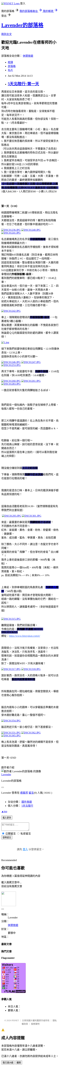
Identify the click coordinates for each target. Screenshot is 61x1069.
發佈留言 (7, 837)
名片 (10, 70)
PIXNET (15, 1020)
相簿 (10, 62)
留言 (31, 792)
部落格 (12, 66)
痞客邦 (24, 792)
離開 (19, 1062)
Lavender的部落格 (22, 25)
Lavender (6, 774)
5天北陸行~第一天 (23, 84)
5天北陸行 (27, 805)
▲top (4, 811)
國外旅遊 (26, 801)
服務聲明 (35, 1024)
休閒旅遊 (28, 55)
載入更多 (7, 817)
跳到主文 (6, 34)
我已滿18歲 (8, 1062)
